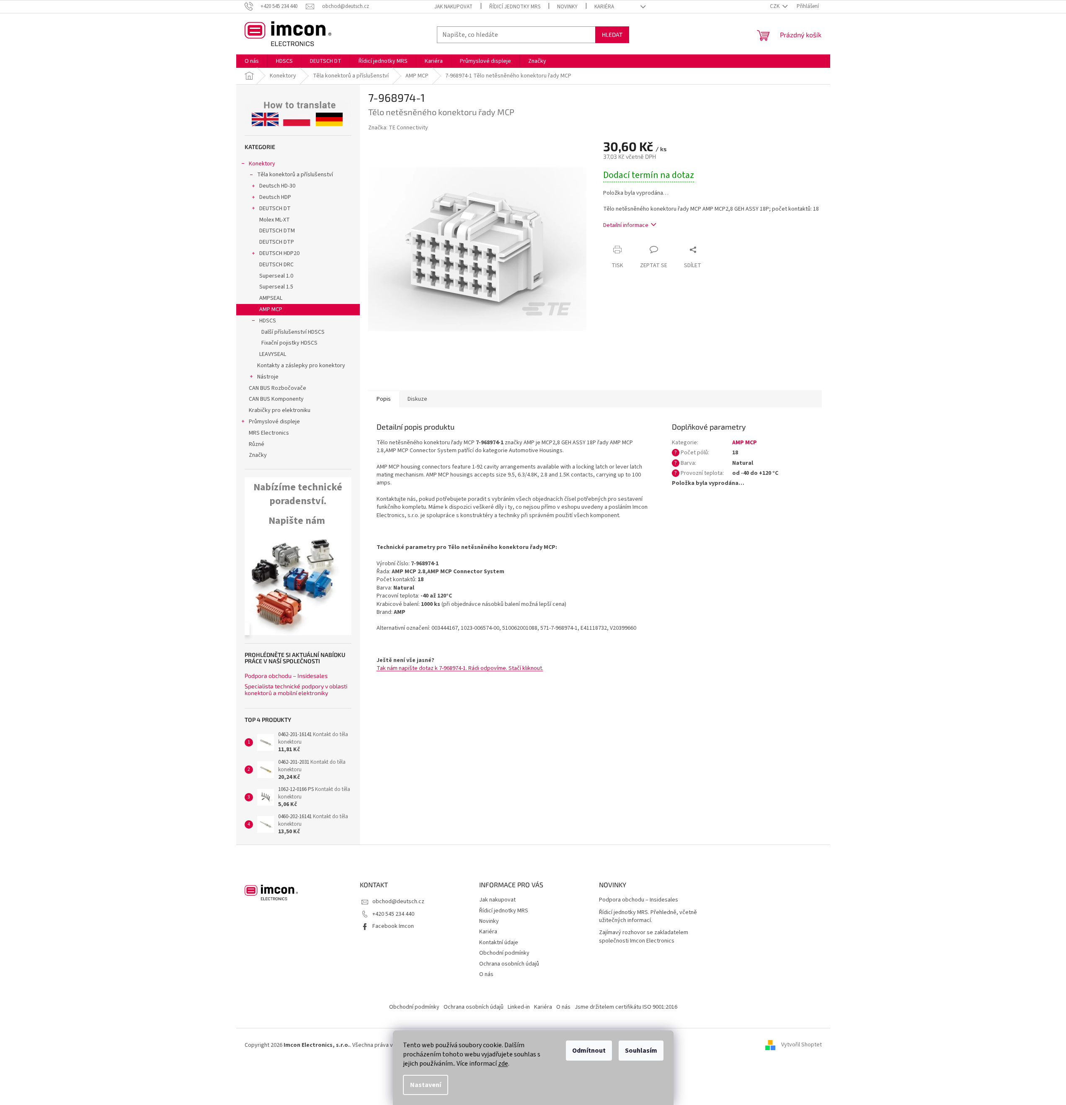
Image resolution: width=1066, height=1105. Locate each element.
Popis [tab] (384, 399)
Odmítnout (589, 1050)
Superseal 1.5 (276, 287)
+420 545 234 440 (393, 914)
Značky (258, 455)
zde (503, 1063)
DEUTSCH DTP (276, 242)
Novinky (567, 6)
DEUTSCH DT (275, 208)
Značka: (398, 128)
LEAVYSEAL (272, 354)
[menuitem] (251, 61)
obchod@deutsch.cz (398, 901)
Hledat (612, 34)
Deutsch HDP (275, 197)
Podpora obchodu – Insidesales (286, 675)
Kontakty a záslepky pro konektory (301, 365)
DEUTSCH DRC (276, 264)
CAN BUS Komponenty (276, 399)
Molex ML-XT (274, 220)
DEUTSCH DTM (277, 231)
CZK (775, 6)
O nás (486, 974)
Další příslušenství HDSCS (293, 332)
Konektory (262, 164)
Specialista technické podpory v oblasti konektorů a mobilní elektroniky (296, 689)
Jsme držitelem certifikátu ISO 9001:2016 (626, 1007)
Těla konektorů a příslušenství (295, 174)
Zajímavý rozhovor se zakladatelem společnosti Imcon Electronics (643, 937)
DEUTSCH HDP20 (279, 253)
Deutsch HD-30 (277, 186)
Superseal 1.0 (276, 276)
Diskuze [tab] (417, 399)
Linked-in (519, 1007)
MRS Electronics (269, 433)
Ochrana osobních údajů (509, 964)
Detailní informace (625, 225)
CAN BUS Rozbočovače (277, 388)
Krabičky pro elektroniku (279, 410)
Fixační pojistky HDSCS (289, 343)
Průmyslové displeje (274, 421)
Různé (256, 444)
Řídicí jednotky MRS (514, 6)
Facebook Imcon (393, 926)
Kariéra (604, 6)
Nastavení (425, 1085)
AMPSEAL (270, 298)
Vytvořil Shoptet (801, 1045)
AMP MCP (270, 309)
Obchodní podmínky (504, 953)
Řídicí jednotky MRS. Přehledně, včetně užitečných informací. (648, 917)
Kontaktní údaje (498, 942)
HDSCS (267, 321)
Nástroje (268, 377)
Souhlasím (641, 1050)
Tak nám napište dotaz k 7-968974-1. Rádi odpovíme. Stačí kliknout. (460, 668)
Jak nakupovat (453, 6)
